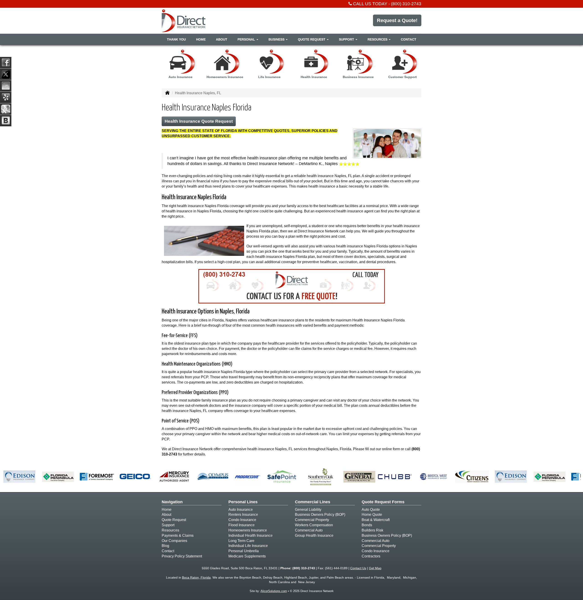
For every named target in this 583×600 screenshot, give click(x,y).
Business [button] (276, 39)
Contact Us (358, 568)
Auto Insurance (240, 509)
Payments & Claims (178, 535)
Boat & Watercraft (376, 520)
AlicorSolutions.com (274, 591)
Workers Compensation (314, 525)
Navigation (172, 502)
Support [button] (347, 39)
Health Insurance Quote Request (199, 121)
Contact (408, 39)
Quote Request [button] (312, 39)
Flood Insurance (241, 525)
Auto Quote (371, 509)
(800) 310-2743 (406, 3)
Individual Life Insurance (248, 546)
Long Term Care (241, 541)
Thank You (176, 39)
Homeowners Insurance (247, 530)
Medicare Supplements (247, 556)
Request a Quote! (397, 20)
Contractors (371, 556)
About (221, 39)
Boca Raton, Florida (196, 577)
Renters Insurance (243, 514)
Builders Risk (372, 530)
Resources (170, 530)
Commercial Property (312, 520)
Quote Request (174, 520)
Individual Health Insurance (250, 535)
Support (168, 525)
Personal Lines (243, 502)
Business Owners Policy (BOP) (320, 514)
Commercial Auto (309, 530)
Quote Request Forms (383, 502)
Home (201, 39)
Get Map (375, 568)
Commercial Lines (312, 502)
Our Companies (174, 541)
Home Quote (372, 514)
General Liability (308, 509)
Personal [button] (247, 39)
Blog (165, 546)
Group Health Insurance (314, 535)
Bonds (367, 525)
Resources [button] (378, 39)
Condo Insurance (242, 520)
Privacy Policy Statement (182, 556)
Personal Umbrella (243, 551)
